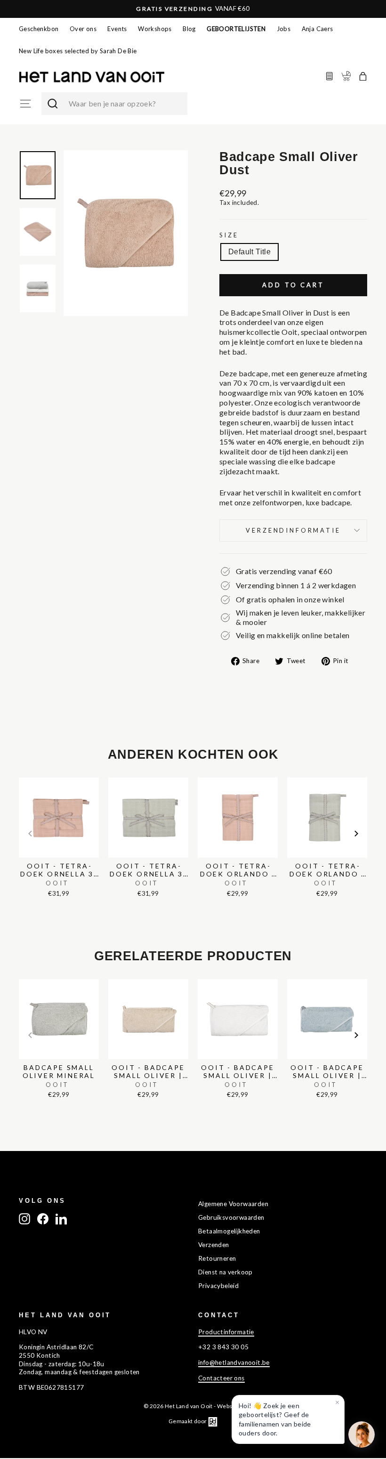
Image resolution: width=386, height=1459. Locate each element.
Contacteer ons (221, 1378)
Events (117, 28)
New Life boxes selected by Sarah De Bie (78, 51)
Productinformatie (226, 1332)
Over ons (83, 28)
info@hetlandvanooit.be (234, 1362)
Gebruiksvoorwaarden (231, 1217)
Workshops (155, 28)
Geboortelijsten (236, 28)
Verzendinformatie (293, 530)
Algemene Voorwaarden (233, 1204)
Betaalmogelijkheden (229, 1231)
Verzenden (213, 1244)
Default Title (249, 252)
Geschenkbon (38, 28)
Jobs (284, 28)
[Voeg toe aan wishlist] (21, 775)
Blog (189, 28)
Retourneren (217, 1258)
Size (228, 235)
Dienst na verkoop (225, 1272)
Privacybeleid (218, 1285)
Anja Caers (317, 28)
